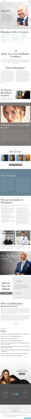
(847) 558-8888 (14, 416)
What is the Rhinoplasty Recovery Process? (24, 34)
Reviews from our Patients (15, 41)
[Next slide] (19, 293)
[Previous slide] (16, 293)
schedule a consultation (5, 137)
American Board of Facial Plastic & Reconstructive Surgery (15, 265)
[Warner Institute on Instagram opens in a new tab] (24, 397)
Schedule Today (22, 370)
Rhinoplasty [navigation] (8, 9)
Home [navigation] (3, 9)
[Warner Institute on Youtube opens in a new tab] (26, 397)
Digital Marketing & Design (16, 411)
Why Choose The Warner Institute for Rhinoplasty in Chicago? (15, 40)
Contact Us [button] (28, 418)
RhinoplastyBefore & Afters (5, 40)
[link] (5, 397)
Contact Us (22, 373)
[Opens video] (8, 237)
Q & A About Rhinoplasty (15, 37)
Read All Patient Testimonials (6, 293)
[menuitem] (24, 397)
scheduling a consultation (19, 269)
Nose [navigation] (5, 9)
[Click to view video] (23, 95)
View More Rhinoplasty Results (15, 164)
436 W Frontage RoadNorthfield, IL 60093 (5, 393)
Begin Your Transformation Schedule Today (25, 37)
